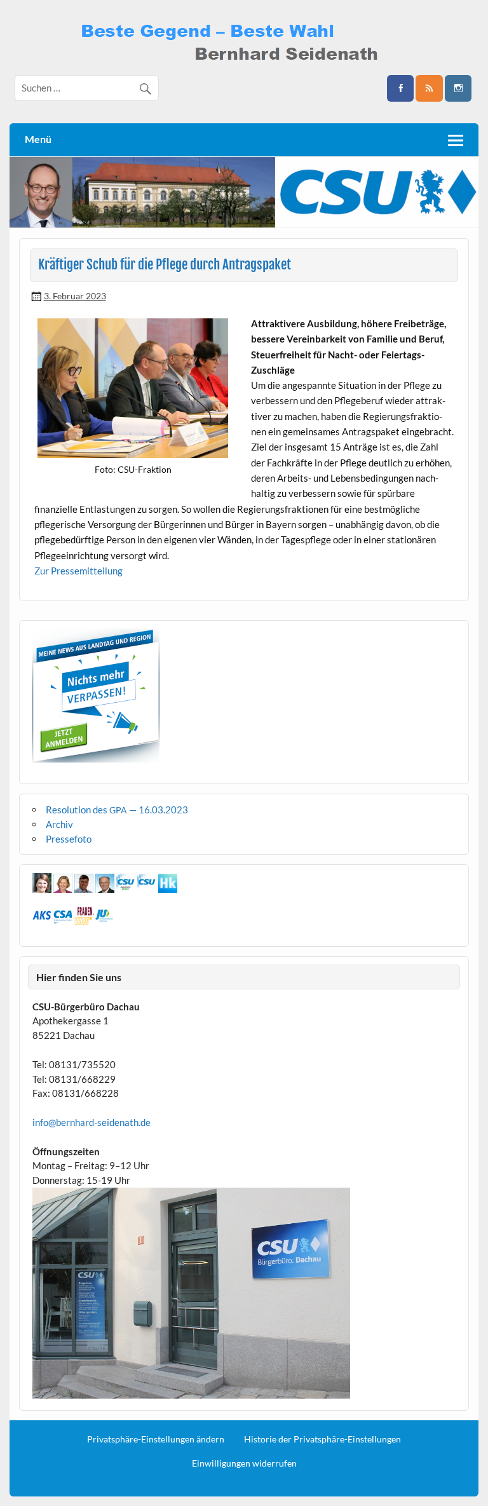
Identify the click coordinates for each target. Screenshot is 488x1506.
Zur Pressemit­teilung (78, 570)
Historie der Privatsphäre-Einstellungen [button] (322, 1439)
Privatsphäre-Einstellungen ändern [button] (155, 1439)
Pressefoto (69, 839)
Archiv (59, 824)
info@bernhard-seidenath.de (91, 1122)
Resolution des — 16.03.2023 (117, 809)
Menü (38, 139)
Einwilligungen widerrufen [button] (244, 1463)
